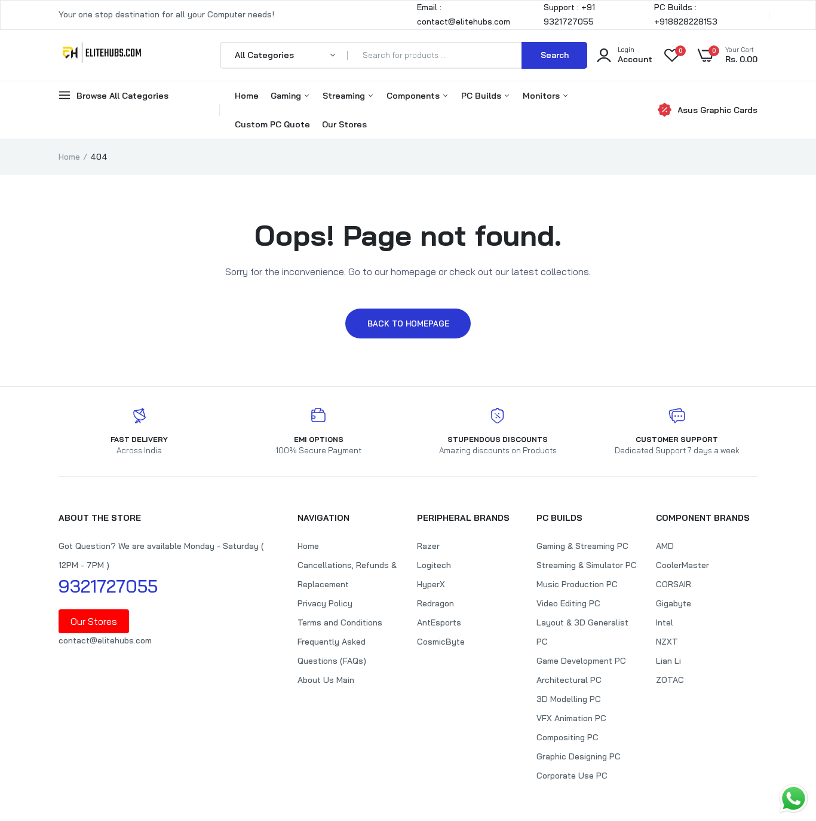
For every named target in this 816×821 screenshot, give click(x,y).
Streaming (345, 95)
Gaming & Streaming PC (582, 546)
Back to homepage (408, 323)
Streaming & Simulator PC (586, 565)
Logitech (434, 565)
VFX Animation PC (571, 718)
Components (414, 95)
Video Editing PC (568, 603)
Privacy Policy (324, 603)
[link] (783, 734)
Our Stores (344, 124)
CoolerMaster (682, 565)
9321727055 (108, 586)
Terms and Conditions (339, 622)
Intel (664, 622)
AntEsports (439, 622)
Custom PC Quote (272, 124)
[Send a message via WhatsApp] (793, 798)
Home (247, 95)
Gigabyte (673, 603)
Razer (428, 546)
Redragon (435, 603)
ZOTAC (670, 679)
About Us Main (325, 679)
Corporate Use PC (572, 775)
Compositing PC (567, 737)
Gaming (287, 95)
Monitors (542, 95)
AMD (665, 546)
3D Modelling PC (568, 699)
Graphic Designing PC (578, 756)
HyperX (431, 584)
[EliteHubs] (102, 55)
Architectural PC (569, 679)
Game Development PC (581, 660)
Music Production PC (577, 584)
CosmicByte (441, 641)
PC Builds (482, 95)
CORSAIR (673, 584)
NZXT (667, 641)
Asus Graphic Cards (717, 110)
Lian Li (668, 660)
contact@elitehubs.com (105, 640)
